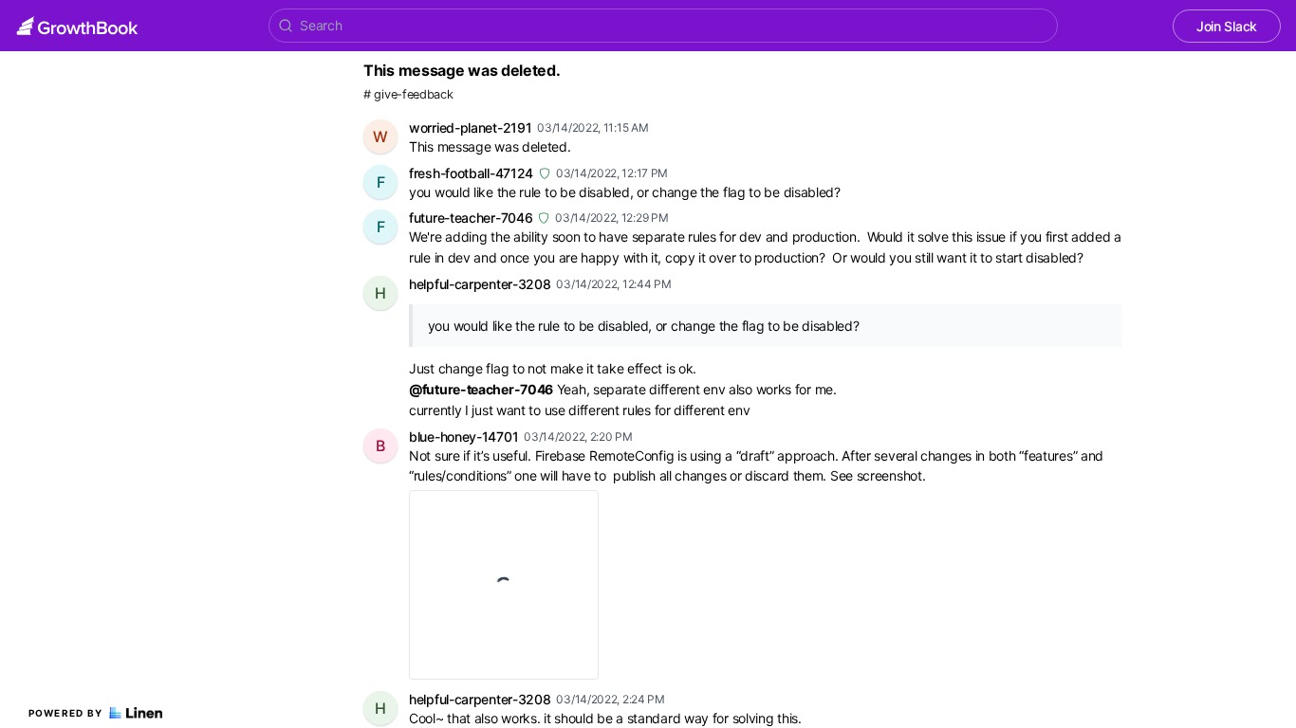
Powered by (65, 713)
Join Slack (1226, 26)
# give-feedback (408, 94)
